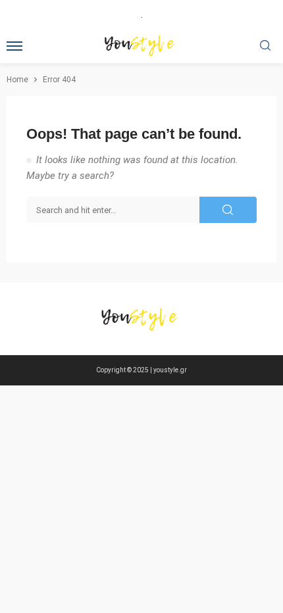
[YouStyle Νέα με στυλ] (141, 319)
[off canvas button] (14, 46)
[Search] (265, 46)
